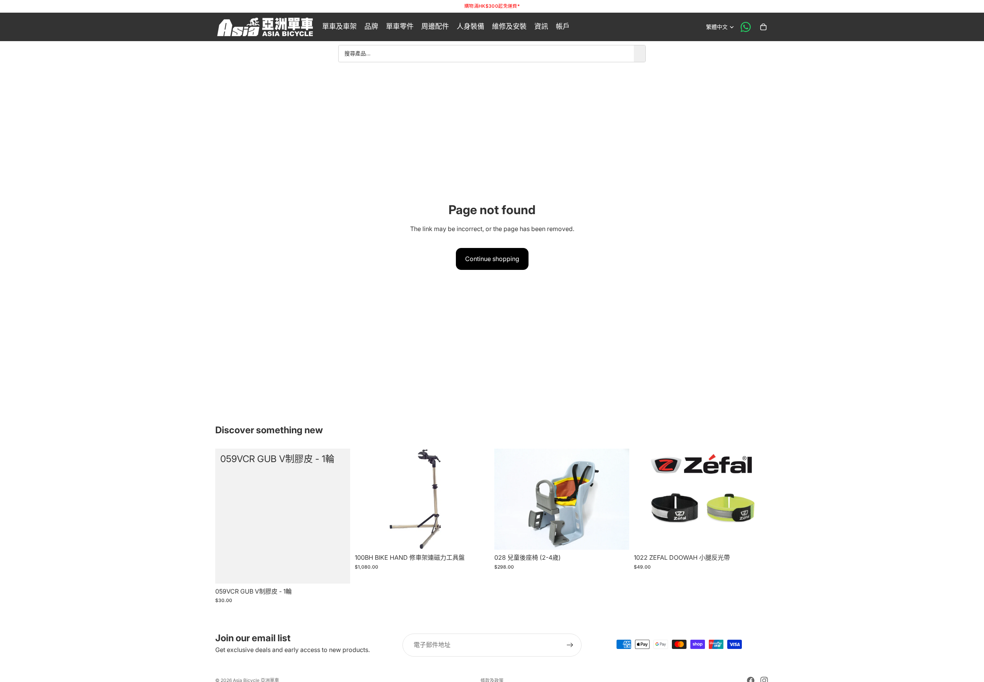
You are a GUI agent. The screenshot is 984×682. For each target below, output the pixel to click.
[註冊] (570, 645)
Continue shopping (492, 259)
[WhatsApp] (745, 26)
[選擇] (757, 538)
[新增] (338, 572)
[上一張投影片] (645, 499)
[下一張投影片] (757, 499)
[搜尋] (639, 53)
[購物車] (763, 26)
